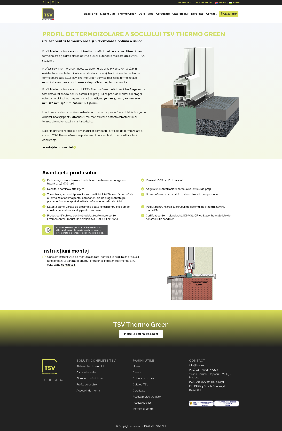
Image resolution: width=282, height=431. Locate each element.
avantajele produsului (57, 147)
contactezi (68, 264)
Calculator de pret (144, 378)
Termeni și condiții (143, 408)
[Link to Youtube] (50, 380)
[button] (141, 334)
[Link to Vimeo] (48, 2)
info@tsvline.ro (185, 2)
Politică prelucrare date (147, 396)
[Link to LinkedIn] (57, 2)
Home (136, 366)
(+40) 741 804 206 (204, 2)
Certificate (139, 390)
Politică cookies (142, 402)
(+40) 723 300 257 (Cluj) (203, 369)
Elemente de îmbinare (90, 378)
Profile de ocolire (87, 384)
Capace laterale (86, 372)
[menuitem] (91, 14)
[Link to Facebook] (43, 2)
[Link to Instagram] (53, 2)
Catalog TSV (140, 384)
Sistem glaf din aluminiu (91, 366)
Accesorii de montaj (88, 390)
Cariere (137, 372)
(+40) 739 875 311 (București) (207, 381)
